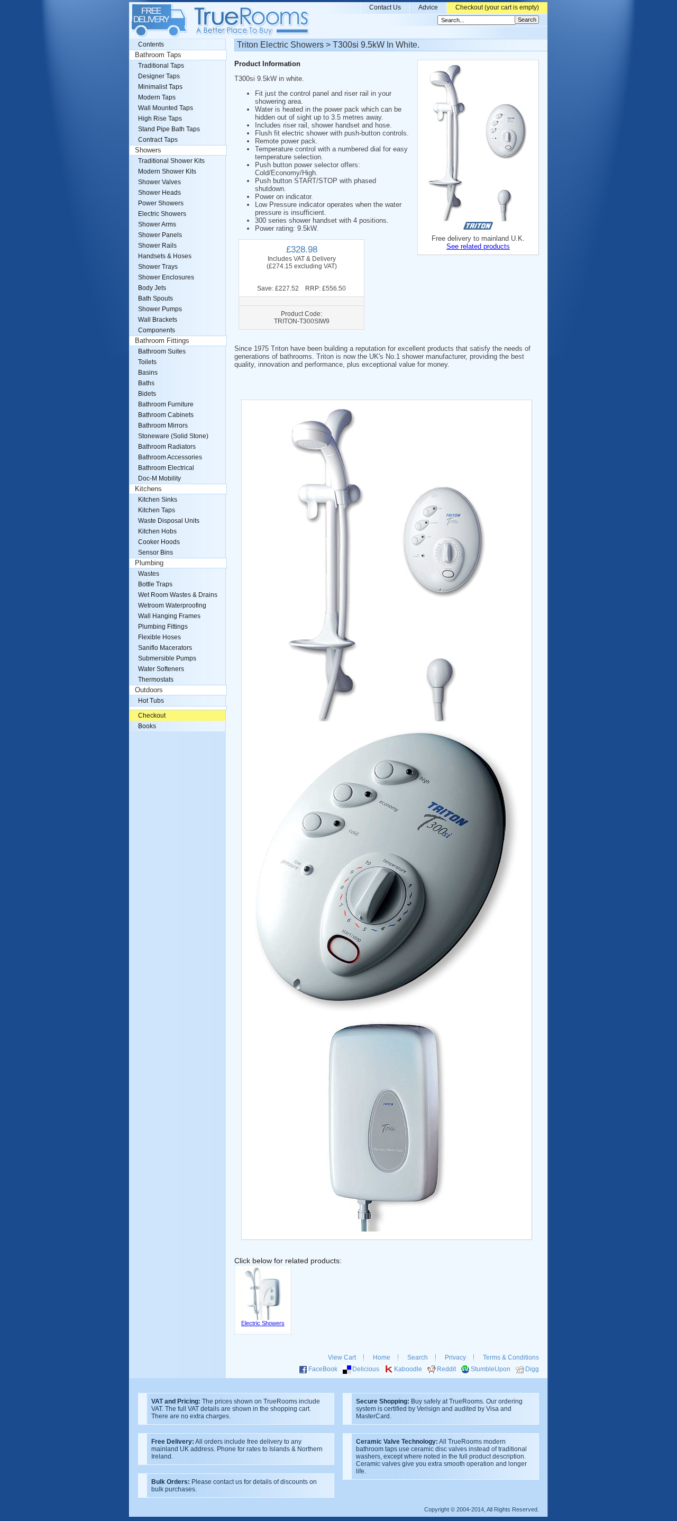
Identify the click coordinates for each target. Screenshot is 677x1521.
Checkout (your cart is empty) (497, 7)
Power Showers (161, 203)
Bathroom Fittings (162, 341)
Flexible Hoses (159, 637)
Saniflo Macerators (165, 647)
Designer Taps (159, 76)
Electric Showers (162, 214)
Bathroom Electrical (166, 468)
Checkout (152, 715)
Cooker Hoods (159, 542)
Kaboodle (408, 1369)
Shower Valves (159, 182)
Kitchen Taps (156, 510)
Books (147, 726)
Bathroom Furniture (166, 404)
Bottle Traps (155, 584)
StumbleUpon (490, 1369)
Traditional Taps (161, 65)
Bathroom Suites (162, 351)
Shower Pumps (160, 309)
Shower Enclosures (166, 277)
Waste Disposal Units (168, 520)
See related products (478, 246)
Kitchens (148, 489)
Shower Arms (157, 224)
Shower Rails (157, 245)
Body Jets (152, 288)
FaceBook (322, 1369)
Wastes (148, 573)
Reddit (446, 1369)
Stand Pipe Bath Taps (169, 129)
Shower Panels (160, 235)
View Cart (342, 1357)
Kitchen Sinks (157, 499)
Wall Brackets (157, 319)
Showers (148, 150)
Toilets (147, 362)
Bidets (147, 393)
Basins (148, 372)
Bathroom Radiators (167, 446)
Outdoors (149, 690)
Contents (151, 44)
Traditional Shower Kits (171, 161)
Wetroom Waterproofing (172, 605)
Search (417, 1357)
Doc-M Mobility (159, 478)
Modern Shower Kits (167, 171)
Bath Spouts (155, 298)
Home (381, 1357)
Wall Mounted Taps (165, 108)
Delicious (365, 1369)
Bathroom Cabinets (166, 415)
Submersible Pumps (167, 658)
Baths (146, 383)
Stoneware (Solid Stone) (173, 436)
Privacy (455, 1357)
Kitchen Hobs (157, 531)
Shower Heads (159, 192)
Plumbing (149, 563)
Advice (428, 7)
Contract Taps (158, 139)
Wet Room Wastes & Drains (177, 595)
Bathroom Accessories (170, 457)
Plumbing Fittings (163, 626)
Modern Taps (157, 97)
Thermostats (155, 679)
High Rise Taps (160, 118)
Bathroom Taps (158, 55)
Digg (532, 1369)
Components (156, 330)
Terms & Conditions (511, 1357)
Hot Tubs (151, 700)
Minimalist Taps (160, 86)
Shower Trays (158, 266)
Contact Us (385, 7)
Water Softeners (161, 669)
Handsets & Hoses (164, 256)
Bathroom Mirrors (163, 425)
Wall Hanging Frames (169, 616)
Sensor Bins (155, 552)
